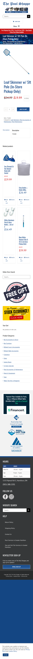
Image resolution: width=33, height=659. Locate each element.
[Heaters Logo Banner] (16, 8)
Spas (5, 377)
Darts (5, 358)
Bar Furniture (8, 343)
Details (12, 199)
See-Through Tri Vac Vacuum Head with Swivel (9, 169)
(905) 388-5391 (9, 484)
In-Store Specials (9, 366)
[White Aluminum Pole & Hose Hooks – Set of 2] (9, 212)
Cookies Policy (16, 576)
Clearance (7, 354)
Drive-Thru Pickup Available (17, 32)
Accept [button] (5, 655)
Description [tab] (6, 130)
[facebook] (5, 496)
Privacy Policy (9, 576)
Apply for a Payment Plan (21, 402)
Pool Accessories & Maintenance (13, 369)
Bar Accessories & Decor (11, 340)
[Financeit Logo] (16, 407)
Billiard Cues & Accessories (12, 347)
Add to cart (23, 109)
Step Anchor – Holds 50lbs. (23, 188)
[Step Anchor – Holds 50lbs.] (24, 168)
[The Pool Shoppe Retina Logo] (16, 3)
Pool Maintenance (17, 122)
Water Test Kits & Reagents (12, 381)
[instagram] (11, 496)
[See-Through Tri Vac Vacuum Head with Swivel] (9, 157)
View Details (29, 30)
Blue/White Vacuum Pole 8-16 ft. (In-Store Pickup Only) (23, 240)
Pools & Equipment (9, 373)
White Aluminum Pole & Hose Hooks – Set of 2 (9, 223)
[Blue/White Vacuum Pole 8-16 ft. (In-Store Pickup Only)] (24, 220)
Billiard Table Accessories (11, 351)
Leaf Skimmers (15, 120)
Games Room (7, 362)
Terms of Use (24, 576)
